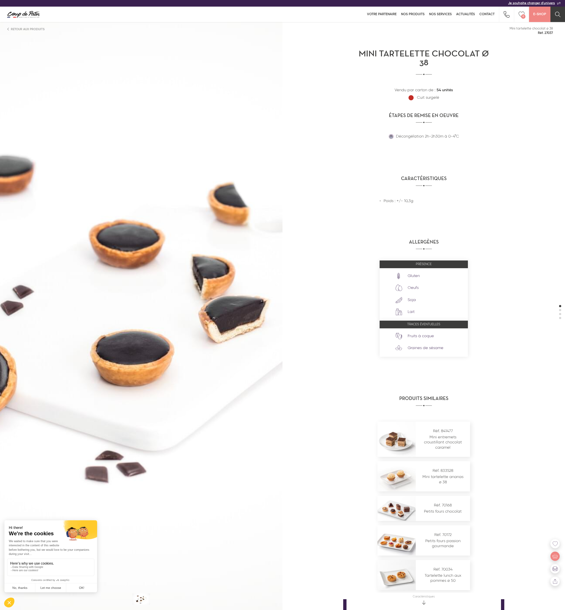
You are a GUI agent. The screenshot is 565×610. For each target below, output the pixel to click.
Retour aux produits (27, 29)
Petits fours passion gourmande (443, 543)
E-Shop (539, 14)
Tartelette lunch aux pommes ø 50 (443, 578)
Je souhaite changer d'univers (531, 3)
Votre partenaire (382, 14)
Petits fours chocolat (443, 511)
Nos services (440, 14)
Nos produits (413, 14)
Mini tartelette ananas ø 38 (442, 479)
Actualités (465, 14)
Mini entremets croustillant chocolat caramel (443, 442)
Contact (487, 14)
